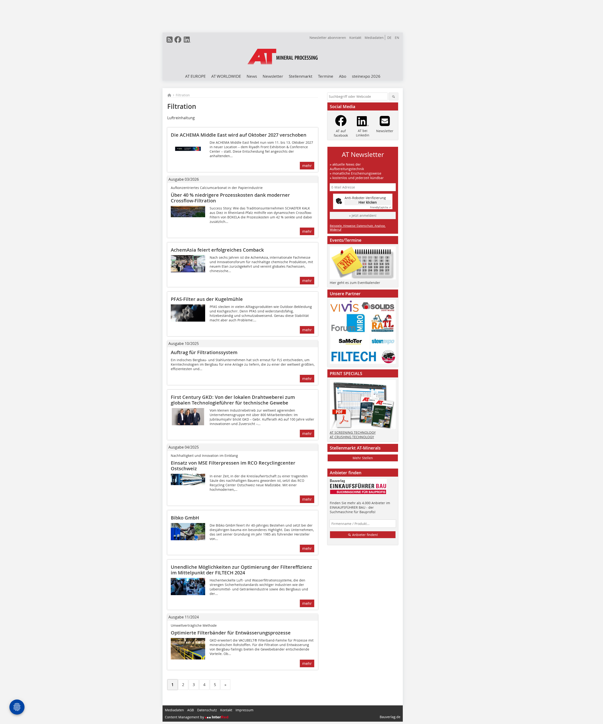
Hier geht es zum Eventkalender (355, 282)
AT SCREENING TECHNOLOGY (353, 432)
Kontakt (355, 37)
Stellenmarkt (300, 76)
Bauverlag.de (390, 717)
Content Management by (185, 717)
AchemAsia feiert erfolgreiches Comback (217, 250)
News (252, 76)
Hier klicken (368, 202)
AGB (190, 710)
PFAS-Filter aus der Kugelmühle (207, 299)
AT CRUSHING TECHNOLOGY (352, 437)
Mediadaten (374, 37)
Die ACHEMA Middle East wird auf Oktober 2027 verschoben (238, 135)
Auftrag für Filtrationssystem (204, 352)
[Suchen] (393, 96)
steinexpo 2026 (366, 76)
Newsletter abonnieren (328, 37)
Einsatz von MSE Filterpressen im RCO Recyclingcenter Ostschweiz (233, 466)
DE (389, 37)
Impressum (244, 710)
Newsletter (273, 76)
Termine (325, 76)
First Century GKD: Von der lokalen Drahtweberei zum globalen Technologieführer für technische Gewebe (233, 400)
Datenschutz (207, 710)
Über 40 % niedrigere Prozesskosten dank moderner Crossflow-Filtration (230, 198)
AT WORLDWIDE (226, 76)
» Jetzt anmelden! (362, 215)
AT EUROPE (195, 76)
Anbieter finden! (364, 534)
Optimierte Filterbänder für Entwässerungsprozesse (231, 633)
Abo (342, 76)
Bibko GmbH (185, 518)
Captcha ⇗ (380, 207)
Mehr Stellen (363, 458)
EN (397, 37)
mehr (307, 165)
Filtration (183, 95)
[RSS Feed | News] (169, 39)
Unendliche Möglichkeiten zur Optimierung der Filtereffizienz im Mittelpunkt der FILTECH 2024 (241, 570)
